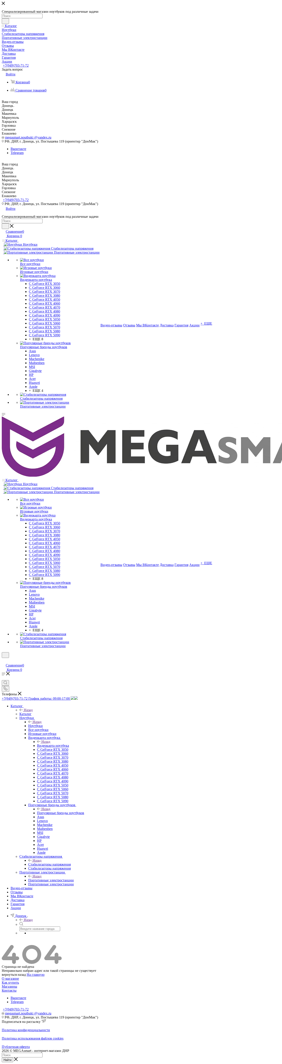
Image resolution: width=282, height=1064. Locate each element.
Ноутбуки (35, 726)
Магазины (9, 986)
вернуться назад (14, 974)
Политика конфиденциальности (26, 1030)
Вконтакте (18, 149)
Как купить (10, 982)
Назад (28, 710)
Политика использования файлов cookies (32, 1038)
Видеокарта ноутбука (53, 745)
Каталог (25, 714)
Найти (7, 1060)
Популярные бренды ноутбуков (60, 813)
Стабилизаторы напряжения (49, 864)
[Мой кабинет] (4, 661)
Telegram (17, 153)
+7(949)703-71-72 (16, 65)
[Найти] (5, 21)
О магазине (10, 978)
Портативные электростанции (51, 880)
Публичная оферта (16, 1047)
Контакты (9, 990)
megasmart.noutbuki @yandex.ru (28, 137)
